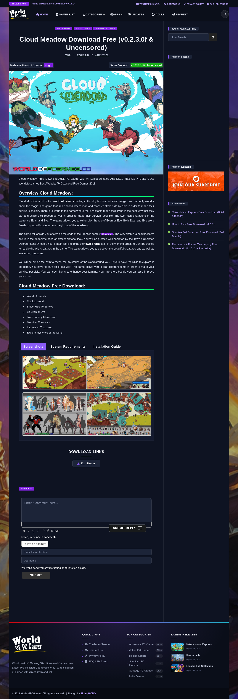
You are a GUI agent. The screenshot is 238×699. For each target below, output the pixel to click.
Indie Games (145, 676)
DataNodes (88, 463)
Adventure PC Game (145, 644)
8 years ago (83, 55)
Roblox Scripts (145, 655)
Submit (36, 575)
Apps (116, 14)
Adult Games (63, 28)
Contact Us (173, 4)
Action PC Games (145, 650)
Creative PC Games (105, 28)
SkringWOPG (88, 693)
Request (181, 14)
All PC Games (83, 28)
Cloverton (107, 234)
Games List (66, 14)
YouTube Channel (149, 4)
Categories (93, 14)
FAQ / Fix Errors (218, 4)
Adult (159, 14)
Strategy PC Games (145, 670)
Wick (67, 55)
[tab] (33, 346)
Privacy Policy (195, 4)
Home (43, 14)
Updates (137, 14)
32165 (102, 55)
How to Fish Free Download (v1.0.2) (193, 224)
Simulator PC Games (145, 663)
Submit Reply (124, 528)
